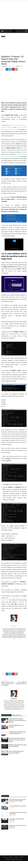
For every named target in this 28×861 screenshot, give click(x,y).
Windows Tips (5, 796)
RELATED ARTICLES (6, 715)
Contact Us (5, 857)
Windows (7, 34)
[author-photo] (14, 696)
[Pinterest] (13, 69)
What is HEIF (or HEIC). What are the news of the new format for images (17, 740)
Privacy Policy (16, 857)
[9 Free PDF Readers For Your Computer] (4, 727)
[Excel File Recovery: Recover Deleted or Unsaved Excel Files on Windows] (4, 720)
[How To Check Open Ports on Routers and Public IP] (4, 753)
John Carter (5, 66)
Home (2, 34)
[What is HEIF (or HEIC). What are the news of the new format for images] (4, 740)
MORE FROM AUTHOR (17, 715)
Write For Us (22, 857)
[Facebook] (7, 69)
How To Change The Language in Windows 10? (21, 683)
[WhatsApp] (16, 69)
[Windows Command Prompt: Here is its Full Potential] (4, 746)
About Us (10, 857)
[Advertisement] (14, 15)
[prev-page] (2, 758)
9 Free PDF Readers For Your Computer (17, 806)
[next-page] (4, 758)
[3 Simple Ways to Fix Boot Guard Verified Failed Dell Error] (4, 733)
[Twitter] (10, 69)
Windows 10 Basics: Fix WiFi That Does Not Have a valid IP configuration (7, 684)
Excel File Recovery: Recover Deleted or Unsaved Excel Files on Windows (17, 720)
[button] (2, 31)
